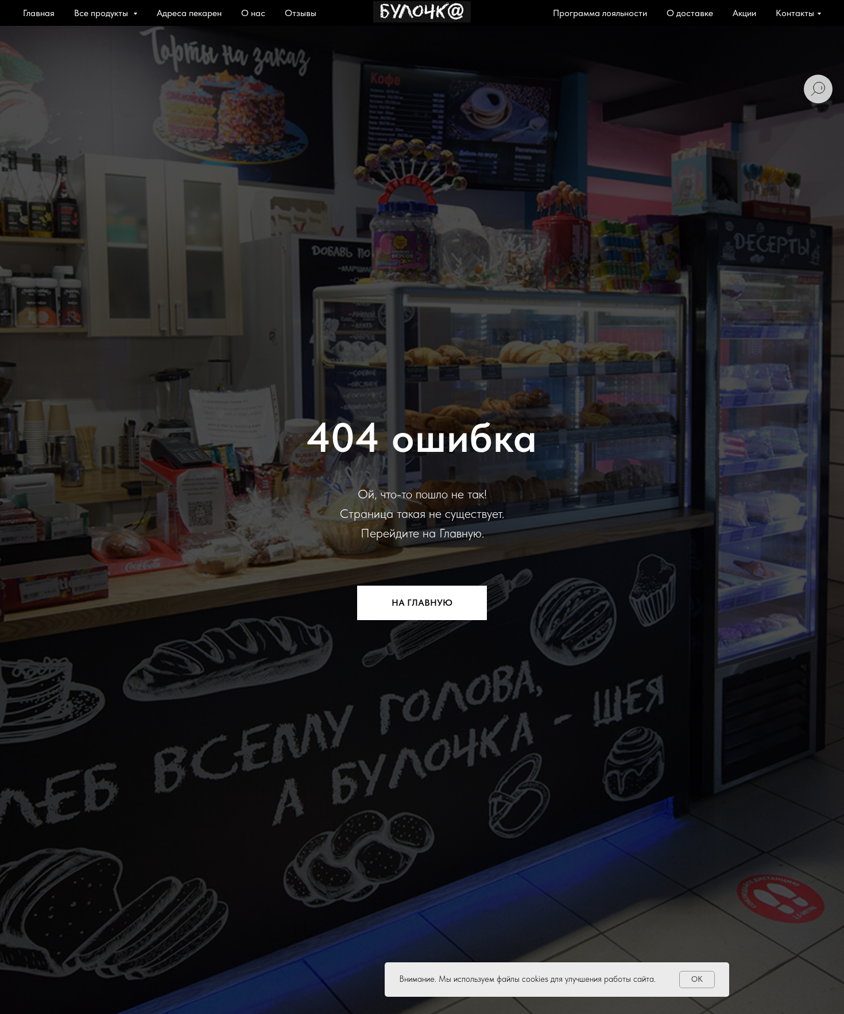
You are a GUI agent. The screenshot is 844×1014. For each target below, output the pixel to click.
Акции (744, 12)
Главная (39, 12)
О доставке (690, 12)
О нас (253, 12)
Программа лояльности (600, 12)
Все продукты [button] (102, 12)
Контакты (795, 12)
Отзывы (300, 12)
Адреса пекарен (189, 12)
